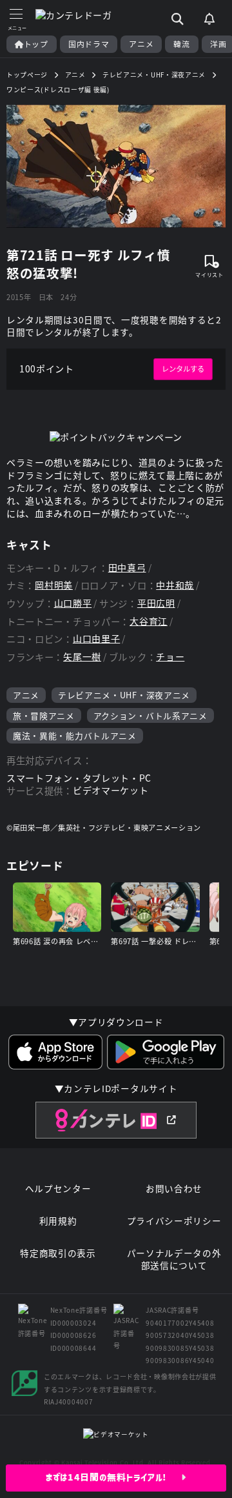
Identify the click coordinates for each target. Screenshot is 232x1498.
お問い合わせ (174, 1188)
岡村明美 (54, 585)
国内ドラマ (89, 44)
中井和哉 (175, 585)
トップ (36, 44)
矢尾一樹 (82, 657)
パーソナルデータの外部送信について (174, 1259)
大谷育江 (149, 621)
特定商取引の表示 (58, 1253)
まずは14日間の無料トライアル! (114, 1477)
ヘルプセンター (58, 1188)
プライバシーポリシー (174, 1221)
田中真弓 (127, 568)
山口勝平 (73, 603)
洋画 (218, 44)
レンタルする (183, 368)
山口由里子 (97, 639)
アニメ (141, 44)
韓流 (181, 44)
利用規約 (58, 1221)
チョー (170, 657)
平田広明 (156, 603)
